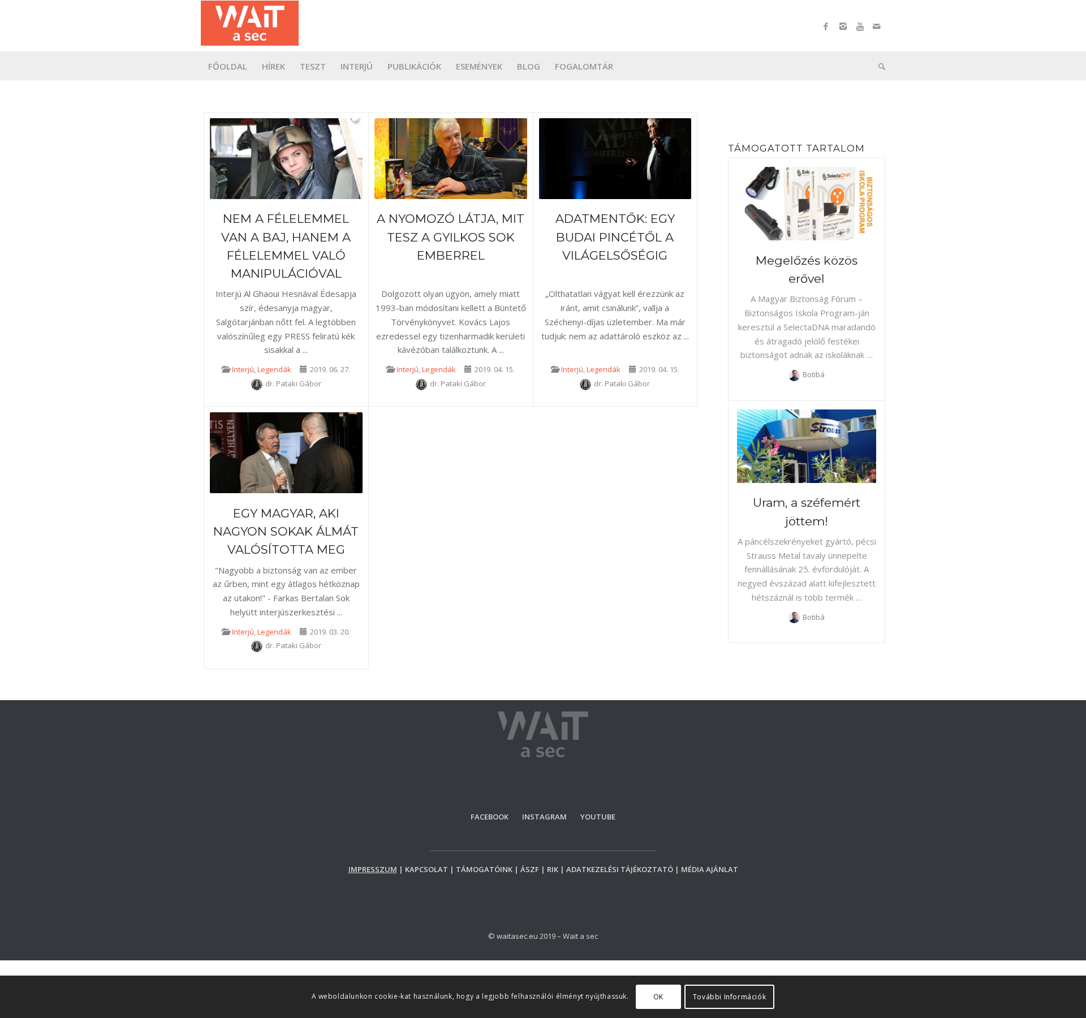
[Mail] (876, 26)
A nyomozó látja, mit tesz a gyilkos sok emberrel (450, 237)
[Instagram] (842, 26)
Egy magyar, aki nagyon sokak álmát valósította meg (286, 531)
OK (658, 996)
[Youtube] (859, 26)
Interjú (243, 369)
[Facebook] (825, 26)
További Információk (729, 996)
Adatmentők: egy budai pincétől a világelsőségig (615, 237)
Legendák (274, 369)
